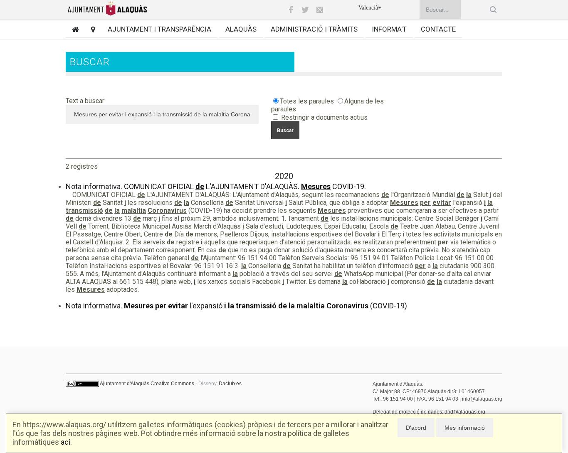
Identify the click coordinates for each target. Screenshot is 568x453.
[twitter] (305, 9)
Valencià (368, 8)
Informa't (389, 29)
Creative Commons (172, 384)
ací (65, 442)
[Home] (72, 29)
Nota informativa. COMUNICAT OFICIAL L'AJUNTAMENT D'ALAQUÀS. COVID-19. (216, 186)
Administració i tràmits (314, 29)
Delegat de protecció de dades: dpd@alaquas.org (429, 412)
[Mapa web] (90, 29)
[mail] (320, 9)
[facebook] (290, 9)
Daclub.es (230, 384)
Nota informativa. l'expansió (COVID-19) (236, 305)
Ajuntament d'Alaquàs (124, 384)
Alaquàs (241, 29)
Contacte (438, 29)
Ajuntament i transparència (159, 29)
